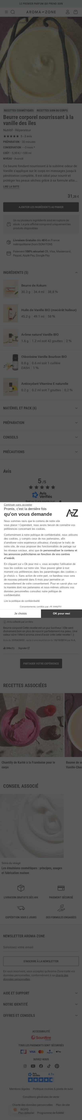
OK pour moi (61, 613)
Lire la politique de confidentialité (22, 601)
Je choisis (20, 613)
